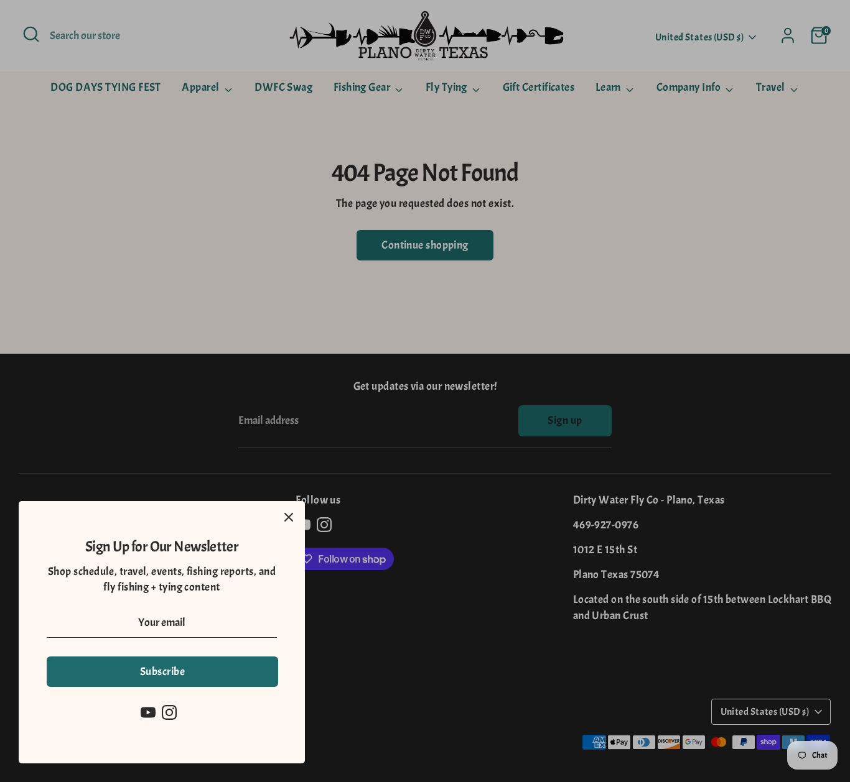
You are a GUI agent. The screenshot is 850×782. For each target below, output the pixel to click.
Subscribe (162, 672)
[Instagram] (169, 712)
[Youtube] (148, 712)
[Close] (288, 517)
